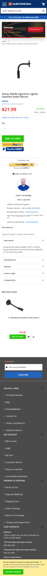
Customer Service (14, 462)
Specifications (10, 260)
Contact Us (11, 416)
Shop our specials (14, 469)
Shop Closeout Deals (34, 29)
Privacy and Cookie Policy (18, 522)
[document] (23, 567)
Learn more (34, 567)
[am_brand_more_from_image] (14, 313)
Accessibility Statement (16, 476)
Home (4, 41)
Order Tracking (13, 508)
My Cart (9, 455)
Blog (8, 402)
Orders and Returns (15, 423)
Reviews (7, 266)
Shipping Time (12, 501)
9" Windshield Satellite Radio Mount (23, 317)
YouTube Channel (14, 395)
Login (8, 448)
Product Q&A (9, 273)
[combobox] (23, 11)
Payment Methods (14, 494)
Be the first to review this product (13, 104)
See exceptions (32, 212)
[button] (21, 166)
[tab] (23, 240)
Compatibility (10, 280)
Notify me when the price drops (15, 117)
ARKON (5, 101)
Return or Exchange (15, 515)
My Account (11, 441)
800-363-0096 (34, 208)
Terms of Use (12, 487)
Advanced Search (14, 430)
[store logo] (20, 4)
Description (9, 240)
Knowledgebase (13, 409)
